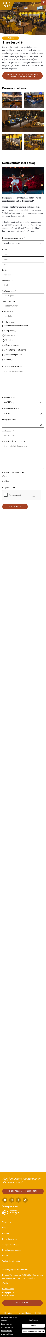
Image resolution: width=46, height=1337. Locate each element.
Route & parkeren (9, 1239)
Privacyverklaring (24, 1313)
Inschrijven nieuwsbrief (23, 1191)
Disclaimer (8, 1313)
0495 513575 (8, 1289)
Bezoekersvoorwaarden (11, 1250)
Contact (5, 1234)
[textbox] (23, 241)
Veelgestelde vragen (10, 1245)
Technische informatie (11, 1261)
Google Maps (22, 1303)
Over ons (5, 1228)
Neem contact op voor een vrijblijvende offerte (22, 76)
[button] (43, 2)
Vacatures (6, 1222)
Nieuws (5, 1256)
